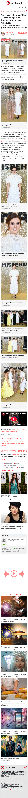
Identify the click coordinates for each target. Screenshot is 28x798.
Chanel (17, 463)
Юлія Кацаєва (10, 32)
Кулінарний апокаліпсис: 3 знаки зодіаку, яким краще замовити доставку (14, 704)
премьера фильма (10, 465)
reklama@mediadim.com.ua (6, 782)
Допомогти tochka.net (14, 11)
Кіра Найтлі (8, 463)
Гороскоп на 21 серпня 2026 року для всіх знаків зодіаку (13, 675)
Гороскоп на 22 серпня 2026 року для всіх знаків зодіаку (13, 648)
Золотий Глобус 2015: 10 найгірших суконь (10, 498)
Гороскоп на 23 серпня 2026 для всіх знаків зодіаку (13, 620)
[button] (22, 7)
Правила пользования (5, 789)
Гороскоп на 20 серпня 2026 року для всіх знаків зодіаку (13, 732)
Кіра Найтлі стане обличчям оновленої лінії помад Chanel (12, 527)
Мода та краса (5, 40)
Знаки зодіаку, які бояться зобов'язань (11, 760)
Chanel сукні (22, 467)
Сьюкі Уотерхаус (10, 467)
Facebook (16, 454)
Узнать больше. (4, 794)
